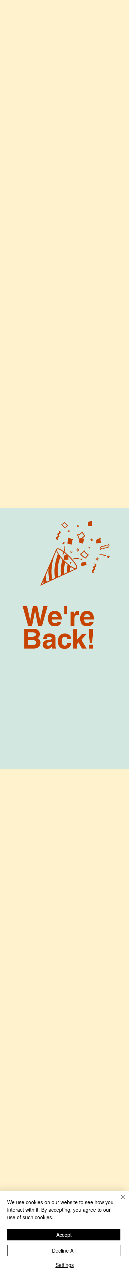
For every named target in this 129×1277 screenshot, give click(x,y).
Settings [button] (65, 1264)
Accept (64, 1234)
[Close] (119, 1201)
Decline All (64, 1250)
